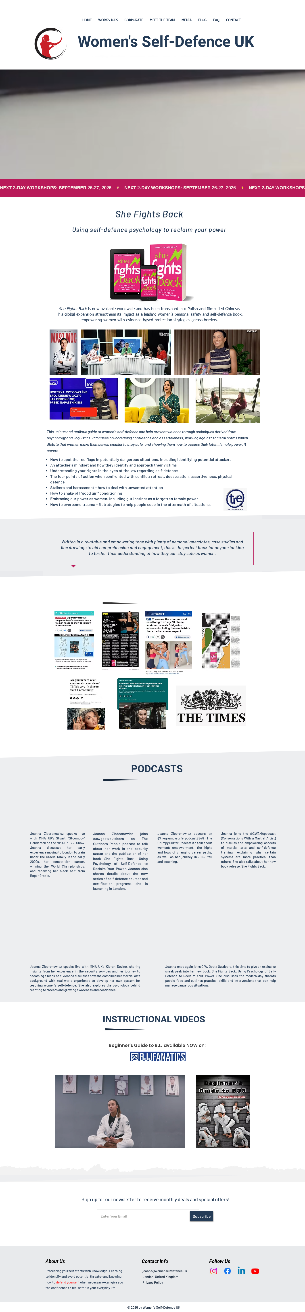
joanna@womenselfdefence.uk (164, 1271)
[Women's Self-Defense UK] (213, 1271)
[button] (179, 1143)
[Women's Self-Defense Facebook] (227, 1271)
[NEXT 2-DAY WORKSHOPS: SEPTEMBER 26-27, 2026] (152, 187)
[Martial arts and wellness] (255, 1271)
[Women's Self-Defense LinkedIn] (241, 1271)
